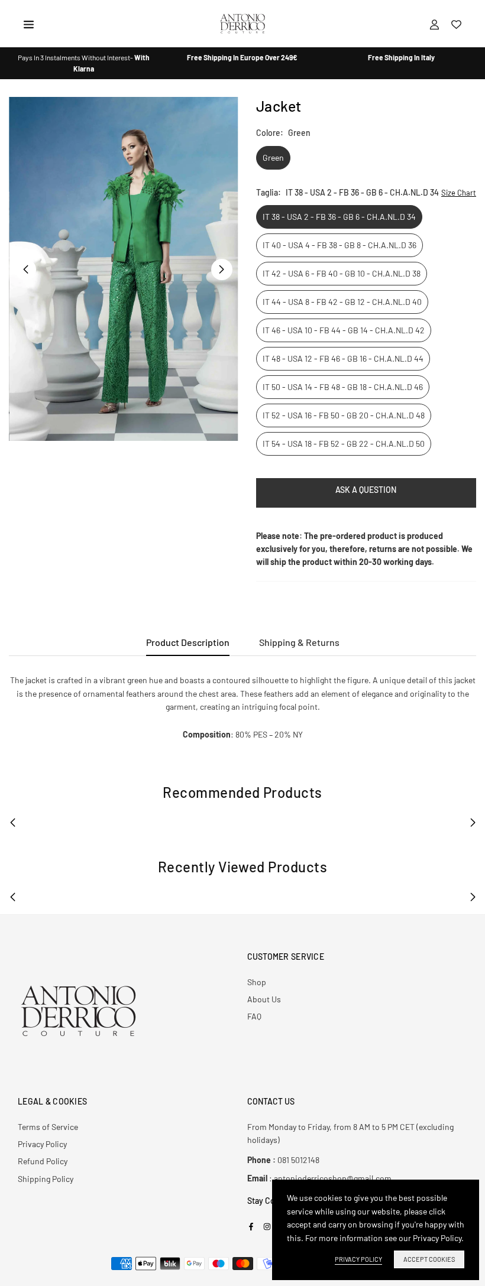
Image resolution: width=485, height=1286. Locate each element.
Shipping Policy (45, 1179)
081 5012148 (283, 1160)
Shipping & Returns (299, 642)
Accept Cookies (429, 1259)
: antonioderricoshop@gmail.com (319, 1178)
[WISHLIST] (456, 23)
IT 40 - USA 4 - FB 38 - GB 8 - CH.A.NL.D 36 (339, 245)
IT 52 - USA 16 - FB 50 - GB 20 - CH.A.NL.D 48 (344, 415)
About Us (264, 999)
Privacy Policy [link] (358, 1259)
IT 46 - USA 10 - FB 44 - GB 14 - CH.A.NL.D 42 (344, 330)
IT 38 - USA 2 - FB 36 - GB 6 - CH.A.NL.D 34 (339, 217)
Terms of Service (48, 1127)
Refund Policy (42, 1161)
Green (273, 157)
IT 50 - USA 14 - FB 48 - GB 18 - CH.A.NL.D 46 (343, 387)
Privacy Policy (42, 1144)
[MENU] (29, 23)
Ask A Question (365, 490)
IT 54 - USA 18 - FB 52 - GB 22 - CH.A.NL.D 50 (344, 444)
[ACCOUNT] (434, 23)
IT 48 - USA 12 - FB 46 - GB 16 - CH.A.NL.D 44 (343, 358)
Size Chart (458, 192)
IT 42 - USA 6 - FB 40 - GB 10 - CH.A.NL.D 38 (342, 273)
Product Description (187, 642)
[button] (221, 269)
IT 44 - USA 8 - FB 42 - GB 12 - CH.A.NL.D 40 (342, 302)
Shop (256, 982)
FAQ (254, 1016)
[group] (123, 268)
